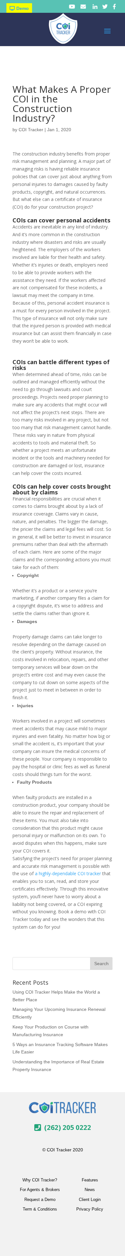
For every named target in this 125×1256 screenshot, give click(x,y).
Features (90, 1180)
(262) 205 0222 (67, 1127)
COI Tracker (31, 129)
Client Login (90, 1199)
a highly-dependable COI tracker (68, 873)
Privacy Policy (89, 1209)
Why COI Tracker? (39, 1180)
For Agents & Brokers (40, 1189)
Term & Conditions (40, 1209)
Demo (22, 8)
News (90, 1189)
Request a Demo (39, 1199)
